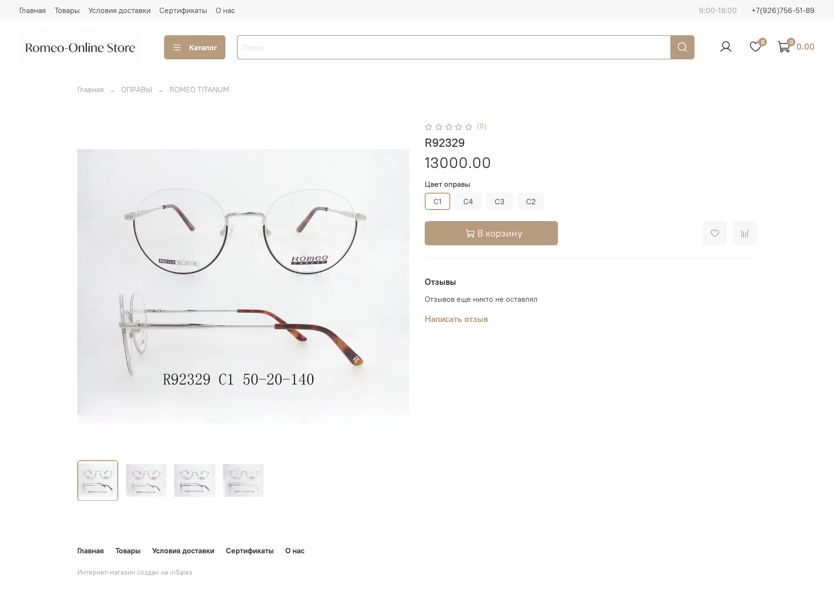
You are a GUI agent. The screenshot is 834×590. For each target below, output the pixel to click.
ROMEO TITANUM (199, 89)
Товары (67, 10)
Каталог (203, 47)
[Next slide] (393, 286)
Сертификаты (183, 10)
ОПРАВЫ (136, 89)
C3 (499, 201)
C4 (468, 201)
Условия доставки (119, 10)
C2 (531, 201)
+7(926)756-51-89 (783, 10)
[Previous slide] (92, 286)
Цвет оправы (447, 184)
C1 (437, 201)
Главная (32, 10)
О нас (225, 10)
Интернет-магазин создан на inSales (135, 572)
